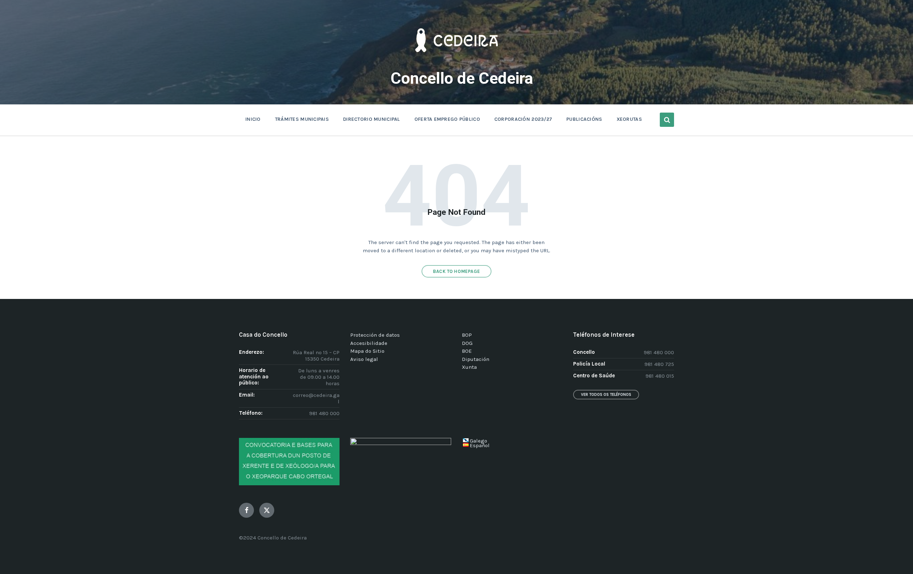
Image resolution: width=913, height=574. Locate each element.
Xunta (469, 367)
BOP (467, 335)
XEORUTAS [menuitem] (629, 119)
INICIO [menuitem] (253, 119)
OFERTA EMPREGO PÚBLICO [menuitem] (447, 119)
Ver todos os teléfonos (606, 394)
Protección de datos (375, 335)
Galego (478, 441)
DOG (467, 343)
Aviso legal (364, 359)
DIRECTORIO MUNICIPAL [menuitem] (371, 119)
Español (480, 445)
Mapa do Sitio (367, 351)
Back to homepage (456, 271)
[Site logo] (456, 63)
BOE (467, 351)
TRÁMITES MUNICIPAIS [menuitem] (302, 119)
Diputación (475, 359)
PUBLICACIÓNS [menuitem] (584, 119)
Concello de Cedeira (462, 78)
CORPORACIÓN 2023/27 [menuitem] (523, 119)
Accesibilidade (368, 343)
